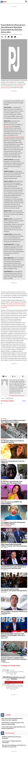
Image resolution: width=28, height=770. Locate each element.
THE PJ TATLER (9, 398)
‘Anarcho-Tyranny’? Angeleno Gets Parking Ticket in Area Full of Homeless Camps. (14, 659)
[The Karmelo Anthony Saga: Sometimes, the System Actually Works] (14, 580)
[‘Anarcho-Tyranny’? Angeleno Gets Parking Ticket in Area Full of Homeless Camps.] (14, 648)
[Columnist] (5, 382)
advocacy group (8, 126)
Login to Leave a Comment (14, 682)
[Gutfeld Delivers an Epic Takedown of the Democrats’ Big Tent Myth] (14, 557)
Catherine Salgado (5, 662)
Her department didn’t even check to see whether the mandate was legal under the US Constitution (13, 305)
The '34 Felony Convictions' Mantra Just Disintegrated (14, 612)
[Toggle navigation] (26, 1)
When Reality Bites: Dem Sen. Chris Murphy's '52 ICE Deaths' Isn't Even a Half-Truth (13, 635)
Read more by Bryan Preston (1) (17, 395)
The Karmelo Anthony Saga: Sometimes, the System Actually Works (14, 589)
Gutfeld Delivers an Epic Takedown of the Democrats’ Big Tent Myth (13, 567)
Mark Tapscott (4, 638)
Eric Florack (4, 592)
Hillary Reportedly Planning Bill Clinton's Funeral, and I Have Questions (14, 545)
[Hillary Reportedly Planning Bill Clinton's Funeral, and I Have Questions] (14, 535)
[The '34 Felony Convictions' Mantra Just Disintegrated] (14, 602)
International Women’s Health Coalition (14, 137)
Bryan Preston (4, 34)
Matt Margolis (4, 547)
